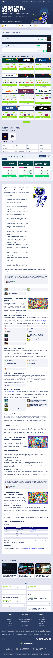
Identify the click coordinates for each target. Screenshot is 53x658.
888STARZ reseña (26, 86)
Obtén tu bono (10, 69)
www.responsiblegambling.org (34, 535)
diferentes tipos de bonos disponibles (13, 351)
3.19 (14, 170)
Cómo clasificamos (41, 621)
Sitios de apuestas (25, 1)
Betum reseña (9, 86)
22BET (4, 170)
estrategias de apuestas (13, 391)
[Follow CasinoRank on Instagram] (40, 639)
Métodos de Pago (10, 619)
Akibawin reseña (10, 103)
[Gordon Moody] (39, 649)
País (10, 621)
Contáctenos (41, 623)
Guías (44, 1)
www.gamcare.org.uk (33, 531)
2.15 (8, 170)
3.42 (27, 170)
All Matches (4, 159)
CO (2, 638)
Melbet (5, 173)
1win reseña (26, 70)
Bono (10, 617)
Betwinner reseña (10, 70)
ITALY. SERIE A (21, 159)
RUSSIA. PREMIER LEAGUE (29, 159)
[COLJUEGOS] (9, 649)
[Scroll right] (51, 170)
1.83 (31, 170)
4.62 (24, 170)
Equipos (10, 625)
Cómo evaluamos (41, 619)
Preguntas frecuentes (25, 625)
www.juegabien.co (32, 529)
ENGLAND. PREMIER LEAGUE (12, 159)
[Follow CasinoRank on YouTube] (45, 639)
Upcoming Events (42, 156)
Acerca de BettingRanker (41, 617)
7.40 (44, 170)
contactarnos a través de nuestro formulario (33, 548)
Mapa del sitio (41, 625)
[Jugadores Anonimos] (17, 649)
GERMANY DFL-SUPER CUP (45, 159)
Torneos (10, 623)
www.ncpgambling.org (33, 533)
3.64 (11, 170)
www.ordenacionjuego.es (33, 537)
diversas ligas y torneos (41, 320)
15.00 (47, 170)
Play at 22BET (9, 176)
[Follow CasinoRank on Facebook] (37, 639)
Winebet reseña (43, 86)
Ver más (25, 122)
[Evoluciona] (25, 649)
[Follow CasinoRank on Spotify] (47, 639)
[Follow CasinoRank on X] (42, 639)
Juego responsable (25, 621)
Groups (49, 156)
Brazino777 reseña (26, 103)
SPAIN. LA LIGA (37, 159)
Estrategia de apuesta (25, 617)
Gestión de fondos (25, 623)
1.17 (41, 170)
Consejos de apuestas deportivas (25, 619)
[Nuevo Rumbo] (33, 649)
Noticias (49, 1)
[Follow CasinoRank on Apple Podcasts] (50, 639)
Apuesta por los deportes (36, 1)
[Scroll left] (2, 170)
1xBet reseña (43, 70)
